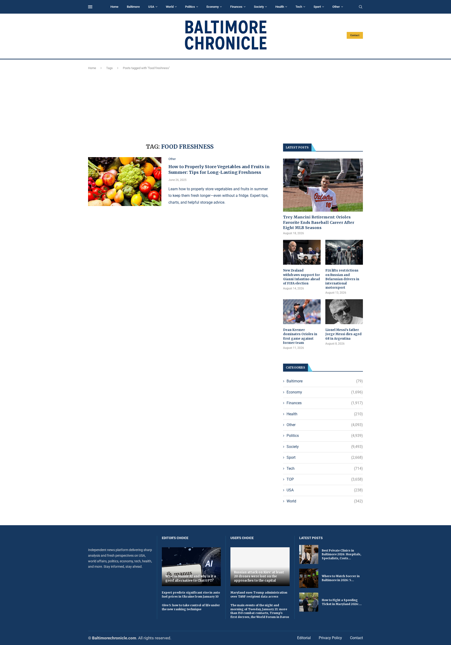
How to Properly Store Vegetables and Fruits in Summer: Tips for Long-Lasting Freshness (219, 169)
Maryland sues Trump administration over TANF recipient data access (258, 594)
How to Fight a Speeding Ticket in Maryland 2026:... (342, 602)
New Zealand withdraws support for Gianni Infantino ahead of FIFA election (301, 276)
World (170, 6)
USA (151, 6)
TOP (325, 479)
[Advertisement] (225, 106)
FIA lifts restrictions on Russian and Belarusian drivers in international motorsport (342, 279)
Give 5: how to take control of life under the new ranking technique (191, 607)
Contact (354, 35)
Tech (298, 6)
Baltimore (133, 6)
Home (114, 6)
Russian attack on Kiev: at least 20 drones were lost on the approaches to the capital (259, 576)
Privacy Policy (330, 638)
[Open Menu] (90, 7)
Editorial (304, 638)
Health (279, 6)
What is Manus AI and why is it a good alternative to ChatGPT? (190, 578)
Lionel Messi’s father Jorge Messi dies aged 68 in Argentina (343, 334)
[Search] (360, 7)
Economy (212, 6)
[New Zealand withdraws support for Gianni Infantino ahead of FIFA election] (302, 252)
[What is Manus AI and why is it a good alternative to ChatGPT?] (191, 566)
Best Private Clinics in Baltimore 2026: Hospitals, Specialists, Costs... (341, 554)
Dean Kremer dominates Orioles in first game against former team (300, 336)
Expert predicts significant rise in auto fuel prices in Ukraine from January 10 (191, 594)
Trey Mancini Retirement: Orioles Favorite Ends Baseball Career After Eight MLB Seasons (318, 222)
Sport (317, 6)
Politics (190, 6)
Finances (236, 6)
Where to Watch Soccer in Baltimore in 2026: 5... (341, 578)
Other (336, 6)
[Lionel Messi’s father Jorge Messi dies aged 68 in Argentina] (344, 311)
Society (259, 6)
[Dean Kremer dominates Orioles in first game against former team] (302, 311)
